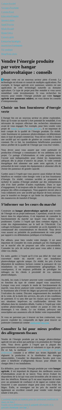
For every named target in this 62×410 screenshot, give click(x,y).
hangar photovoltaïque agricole (26, 128)
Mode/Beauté (7, 29)
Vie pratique (7, 49)
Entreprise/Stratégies (11, 41)
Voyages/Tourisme (10, 8)
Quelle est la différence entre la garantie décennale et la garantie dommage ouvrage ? (27, 406)
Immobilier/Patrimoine (11, 45)
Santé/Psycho (7, 24)
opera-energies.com (39, 322)
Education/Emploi (9, 16)
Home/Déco (7, 33)
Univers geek (7, 37)
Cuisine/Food (7, 12)
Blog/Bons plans (9, 54)
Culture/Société (8, 3)
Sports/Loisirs (7, 20)
